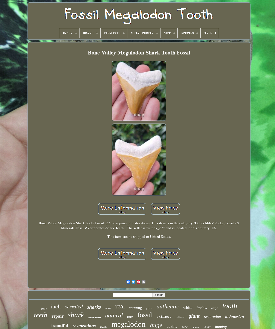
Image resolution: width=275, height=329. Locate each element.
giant (194, 316)
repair (58, 316)
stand (108, 308)
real (120, 306)
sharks (94, 307)
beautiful (59, 325)
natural (114, 315)
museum (94, 317)
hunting (221, 327)
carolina (195, 327)
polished (180, 317)
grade (44, 308)
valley (207, 326)
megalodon (129, 324)
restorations (84, 325)
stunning (135, 308)
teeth (40, 315)
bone (185, 326)
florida (103, 327)
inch (56, 306)
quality (172, 326)
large (214, 308)
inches (202, 307)
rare (130, 317)
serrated (74, 306)
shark (76, 315)
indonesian (234, 316)
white (187, 307)
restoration (212, 316)
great (149, 308)
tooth (229, 306)
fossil (144, 315)
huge (156, 324)
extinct (163, 317)
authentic (168, 306)
